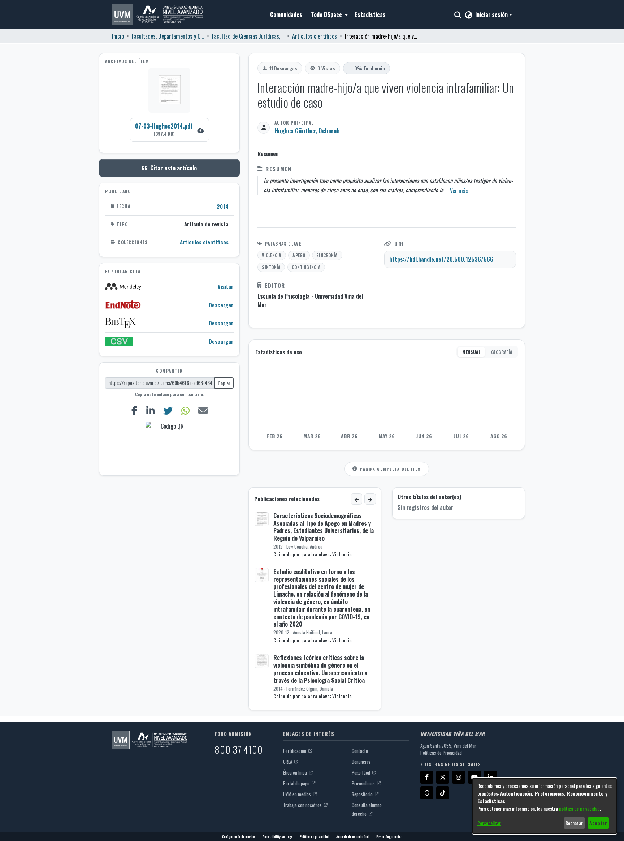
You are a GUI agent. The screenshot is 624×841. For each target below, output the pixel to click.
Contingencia (306, 267)
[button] (157, 14)
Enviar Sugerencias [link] (389, 836)
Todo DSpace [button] (326, 14)
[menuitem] (328, 14)
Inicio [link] (118, 36)
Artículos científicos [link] (314, 36)
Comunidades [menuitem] (286, 14)
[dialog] (544, 806)
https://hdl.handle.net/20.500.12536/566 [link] (441, 259)
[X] (442, 777)
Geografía (501, 352)
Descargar (221, 304)
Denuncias (361, 761)
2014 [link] (223, 206)
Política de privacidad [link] (314, 836)
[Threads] (426, 792)
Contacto (360, 750)
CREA (288, 761)
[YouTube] (474, 777)
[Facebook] (134, 410)
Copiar (224, 382)
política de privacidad (579, 808)
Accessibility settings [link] (278, 836)
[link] (169, 129)
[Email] (202, 410)
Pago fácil (361, 772)
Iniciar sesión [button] (492, 14)
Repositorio (363, 794)
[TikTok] (442, 792)
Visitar (225, 286)
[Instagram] (458, 777)
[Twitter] (167, 410)
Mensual (471, 352)
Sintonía (271, 267)
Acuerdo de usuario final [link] (352, 836)
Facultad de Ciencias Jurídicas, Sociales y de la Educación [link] (248, 36)
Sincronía (327, 255)
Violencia (271, 255)
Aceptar (598, 823)
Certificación (295, 750)
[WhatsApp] (185, 410)
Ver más (459, 190)
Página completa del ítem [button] (390, 469)
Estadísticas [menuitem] (370, 14)
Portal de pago (297, 783)
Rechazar (574, 823)
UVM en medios (297, 794)
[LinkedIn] (150, 410)
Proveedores (364, 783)
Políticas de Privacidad (441, 752)
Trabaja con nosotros (303, 805)
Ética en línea (295, 772)
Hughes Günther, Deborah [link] (307, 130)
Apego (298, 255)
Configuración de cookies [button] (239, 836)
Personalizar (489, 823)
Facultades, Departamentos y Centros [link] (168, 36)
